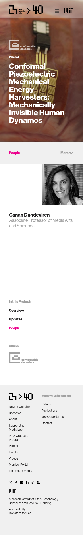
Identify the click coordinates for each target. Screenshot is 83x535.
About (13, 419)
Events (13, 452)
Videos (13, 458)
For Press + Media (20, 471)
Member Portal (18, 464)
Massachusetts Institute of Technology (33, 499)
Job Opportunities (53, 416)
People (14, 328)
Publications (50, 410)
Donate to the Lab (20, 513)
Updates (15, 319)
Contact (47, 423)
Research (15, 413)
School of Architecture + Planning (30, 503)
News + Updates (19, 407)
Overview (16, 310)
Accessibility (17, 509)
